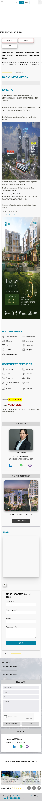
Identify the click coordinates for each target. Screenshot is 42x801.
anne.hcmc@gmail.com (17, 742)
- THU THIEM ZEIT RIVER (9, 666)
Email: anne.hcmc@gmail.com (21, 459)
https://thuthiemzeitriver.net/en (22, 796)
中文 (26, 2)
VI (16, 2)
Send (21, 643)
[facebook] (14, 746)
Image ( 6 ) (9, 40)
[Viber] (27, 746)
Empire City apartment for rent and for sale (10, 780)
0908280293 (16, 739)
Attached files (11, 724)
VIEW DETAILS (21, 521)
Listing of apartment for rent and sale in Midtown (31, 780)
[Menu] (2, 2)
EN (22, 2)
